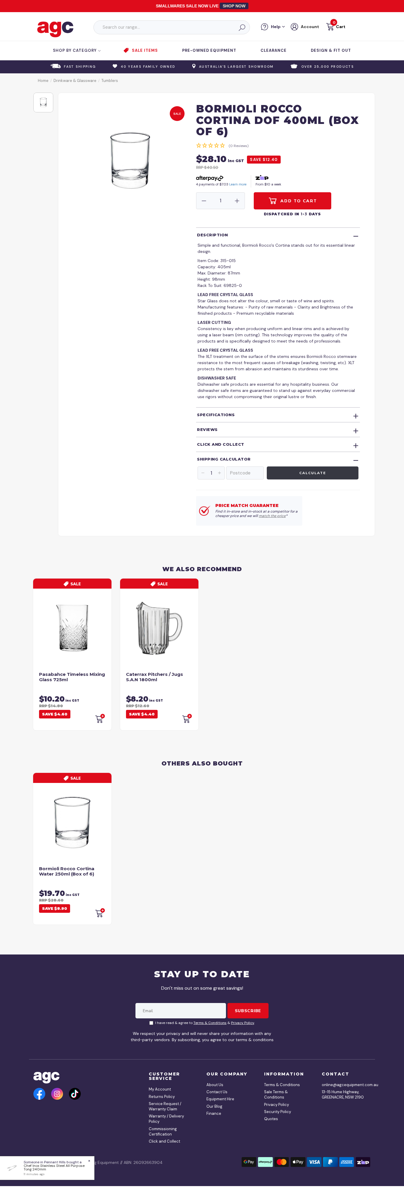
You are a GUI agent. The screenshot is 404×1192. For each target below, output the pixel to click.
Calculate (312, 473)
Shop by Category (75, 50)
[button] (335, 27)
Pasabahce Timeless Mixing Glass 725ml (72, 676)
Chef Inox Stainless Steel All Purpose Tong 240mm (54, 1167)
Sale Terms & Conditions (276, 1094)
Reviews (207, 429)
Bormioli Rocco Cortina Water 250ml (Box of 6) (66, 871)
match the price (272, 515)
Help (276, 26)
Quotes (271, 1118)
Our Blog (214, 1106)
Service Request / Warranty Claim (165, 1106)
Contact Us (216, 1091)
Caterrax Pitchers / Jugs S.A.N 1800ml (154, 676)
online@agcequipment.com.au (344, 1084)
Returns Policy (162, 1096)
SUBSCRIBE (248, 1010)
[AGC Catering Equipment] (55, 29)
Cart (340, 26)
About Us (214, 1084)
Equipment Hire (220, 1098)
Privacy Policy (242, 1022)
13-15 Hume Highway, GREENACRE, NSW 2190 (343, 1094)
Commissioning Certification (163, 1131)
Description (212, 234)
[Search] (241, 27)
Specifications (216, 414)
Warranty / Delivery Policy (166, 1119)
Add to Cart (298, 200)
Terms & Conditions (210, 1022)
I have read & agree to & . (205, 1022)
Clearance (274, 50)
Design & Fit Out (331, 50)
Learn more (237, 184)
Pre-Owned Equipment (209, 50)
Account (310, 26)
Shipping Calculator (224, 459)
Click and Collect (220, 444)
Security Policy (277, 1111)
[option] (43, 102)
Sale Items (145, 50)
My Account (160, 1089)
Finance (213, 1113)
